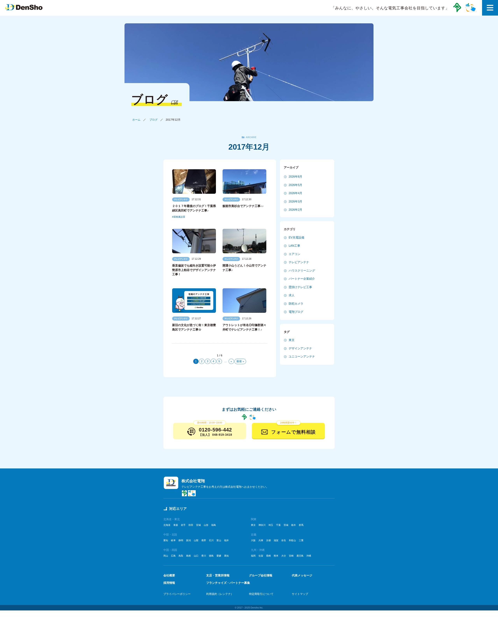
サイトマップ (300, 593)
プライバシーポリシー (177, 593)
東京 (292, 340)
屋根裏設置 (179, 217)
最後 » (240, 361)
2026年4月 (295, 193)
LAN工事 (294, 245)
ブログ (153, 119)
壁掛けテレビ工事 (300, 287)
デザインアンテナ (300, 348)
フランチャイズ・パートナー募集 (228, 582)
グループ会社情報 (260, 575)
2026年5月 (295, 185)
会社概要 (169, 575)
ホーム (136, 119)
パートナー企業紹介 (302, 278)
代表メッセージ (302, 575)
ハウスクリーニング (302, 270)
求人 (292, 295)
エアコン (294, 254)
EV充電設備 (296, 237)
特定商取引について (261, 593)
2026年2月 (295, 209)
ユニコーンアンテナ (302, 356)
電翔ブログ (296, 311)
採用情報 (169, 582)
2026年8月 (295, 176)
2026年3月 (295, 201)
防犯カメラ (296, 303)
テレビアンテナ (181, 199)
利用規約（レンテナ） (219, 593)
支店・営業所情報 (218, 575)
